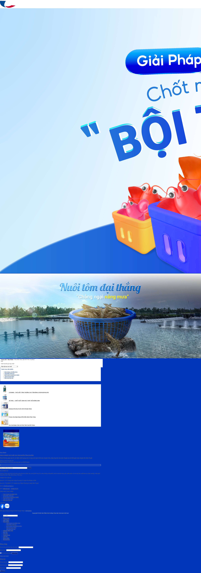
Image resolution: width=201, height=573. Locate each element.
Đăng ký (2, 571)
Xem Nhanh (3, 452)
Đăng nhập (14, 553)
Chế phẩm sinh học (9, 373)
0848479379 (14, 488)
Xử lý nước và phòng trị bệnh (11, 375)
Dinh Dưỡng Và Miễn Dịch (10, 372)
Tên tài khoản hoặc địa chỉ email (9, 547)
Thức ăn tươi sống (9, 376)
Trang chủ (4, 359)
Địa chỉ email (4, 565)
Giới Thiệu (6, 520)
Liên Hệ (5, 536)
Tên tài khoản (4, 562)
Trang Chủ (6, 518)
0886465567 (6, 488)
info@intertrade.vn (9, 486)
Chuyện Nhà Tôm (8, 530)
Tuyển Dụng (6, 535)
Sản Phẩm (10, 359)
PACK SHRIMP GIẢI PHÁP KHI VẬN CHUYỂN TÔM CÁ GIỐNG (17, 455)
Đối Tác (5, 532)
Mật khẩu (3, 550)
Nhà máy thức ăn (8, 378)
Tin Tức (5, 533)
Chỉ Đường (28, 511)
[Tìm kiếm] (3, 517)
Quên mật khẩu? (4, 556)
